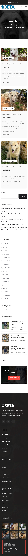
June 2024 (4, 288)
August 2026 (4, 244)
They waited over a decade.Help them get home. (13, 210)
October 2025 (5, 264)
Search (3, 193)
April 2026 (4, 250)
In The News (5, 452)
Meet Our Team (6, 441)
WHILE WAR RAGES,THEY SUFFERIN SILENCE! (12, 220)
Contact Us (5, 511)
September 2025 (6, 268)
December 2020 (5, 295)
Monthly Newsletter (6, 310)
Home (13, 25)
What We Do (5, 445)
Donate (4, 464)
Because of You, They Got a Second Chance (12, 215)
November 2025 (5, 261)
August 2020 (4, 299)
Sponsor (4, 467)
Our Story (4, 438)
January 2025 (5, 278)
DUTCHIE (6, 170)
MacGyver (6, 117)
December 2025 (5, 257)
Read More (5, 82)
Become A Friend (6, 471)
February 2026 (5, 254)
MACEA (5, 67)
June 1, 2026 (14, 340)
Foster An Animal (6, 481)
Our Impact (4, 448)
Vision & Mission (6, 434)
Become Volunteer (7, 493)
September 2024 (6, 285)
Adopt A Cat (5, 478)
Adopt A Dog (5, 474)
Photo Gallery (5, 500)
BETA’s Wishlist (6, 497)
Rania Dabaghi (6, 64)
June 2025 (4, 271)
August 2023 (4, 292)
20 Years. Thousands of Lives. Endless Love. (13, 231)
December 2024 (5, 281)
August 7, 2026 (13, 328)
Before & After (6, 504)
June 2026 (4, 247)
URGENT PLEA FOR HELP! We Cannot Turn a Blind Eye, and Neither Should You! (14, 226)
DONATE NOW (14, 378)
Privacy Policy (5, 507)
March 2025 (4, 275)
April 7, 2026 (14, 352)
